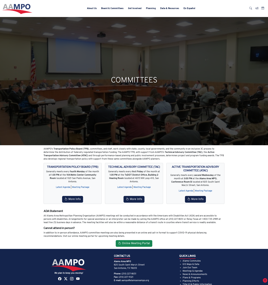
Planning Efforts (191, 281)
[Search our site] (250, 8)
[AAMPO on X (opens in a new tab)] (65, 279)
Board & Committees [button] (112, 8)
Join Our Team (190, 267)
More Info (74, 199)
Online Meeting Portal (136, 243)
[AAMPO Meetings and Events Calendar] (263, 8)
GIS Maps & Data (191, 264)
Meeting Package (80, 187)
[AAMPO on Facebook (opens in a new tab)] (59, 279)
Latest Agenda (63, 187)
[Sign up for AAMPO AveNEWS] (257, 8)
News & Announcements (195, 274)
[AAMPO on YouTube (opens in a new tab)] (77, 279)
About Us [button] (92, 8)
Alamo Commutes (192, 261)
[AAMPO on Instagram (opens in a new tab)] (71, 279)
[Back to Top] (265, 281)
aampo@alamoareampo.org (135, 280)
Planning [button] (151, 8)
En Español (189, 8)
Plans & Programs (192, 277)
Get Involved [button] (135, 8)
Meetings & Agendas (193, 271)
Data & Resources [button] (169, 8)
